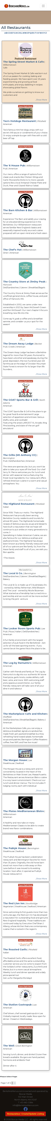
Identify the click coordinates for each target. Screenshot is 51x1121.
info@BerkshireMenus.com (25, 1105)
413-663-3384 (26, 1102)
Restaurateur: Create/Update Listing (25, 1114)
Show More (41, 100)
